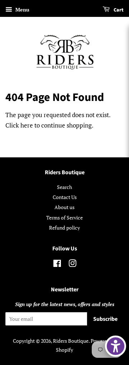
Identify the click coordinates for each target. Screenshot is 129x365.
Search (64, 187)
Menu (21, 9)
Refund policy (64, 227)
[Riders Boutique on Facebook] (57, 264)
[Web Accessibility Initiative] (115, 346)
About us (64, 207)
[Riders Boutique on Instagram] (72, 264)
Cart (118, 10)
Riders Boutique (71, 340)
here (26, 125)
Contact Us (65, 197)
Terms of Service (64, 217)
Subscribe (105, 319)
